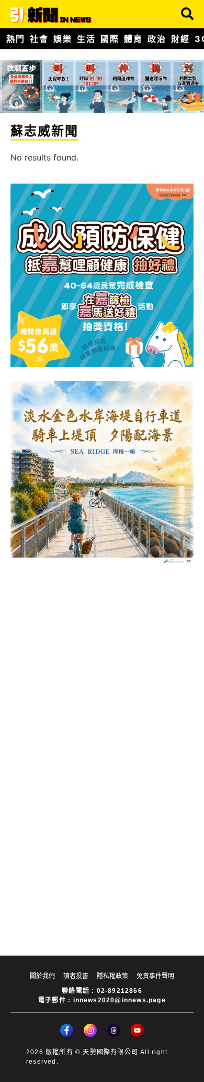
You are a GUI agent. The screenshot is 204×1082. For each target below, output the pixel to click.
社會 (39, 39)
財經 (180, 39)
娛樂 (62, 39)
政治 (157, 39)
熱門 (15, 39)
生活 (86, 39)
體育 (133, 39)
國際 (109, 39)
